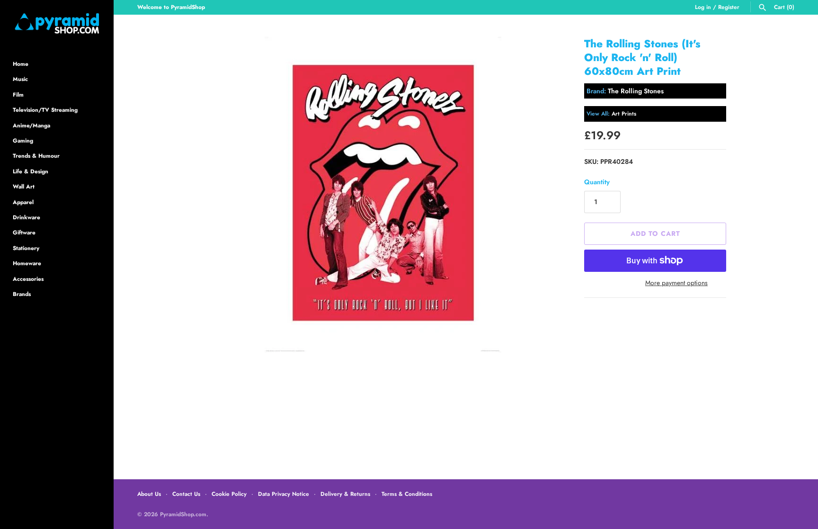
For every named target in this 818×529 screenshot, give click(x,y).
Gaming (23, 140)
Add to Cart (655, 233)
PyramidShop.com (183, 514)
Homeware (27, 263)
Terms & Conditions (407, 494)
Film (18, 94)
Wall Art (24, 186)
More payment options (676, 282)
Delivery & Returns (345, 494)
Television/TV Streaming (45, 110)
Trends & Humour (36, 156)
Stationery (26, 248)
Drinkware (26, 217)
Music (20, 79)
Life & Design (30, 171)
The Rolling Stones (636, 91)
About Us (149, 494)
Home (20, 64)
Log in (703, 7)
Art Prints (624, 113)
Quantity (597, 182)
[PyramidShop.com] (57, 23)
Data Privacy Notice (283, 494)
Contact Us (186, 494)
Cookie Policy (229, 494)
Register (728, 7)
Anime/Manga (31, 125)
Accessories (28, 279)
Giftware (24, 232)
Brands (22, 294)
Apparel (23, 202)
